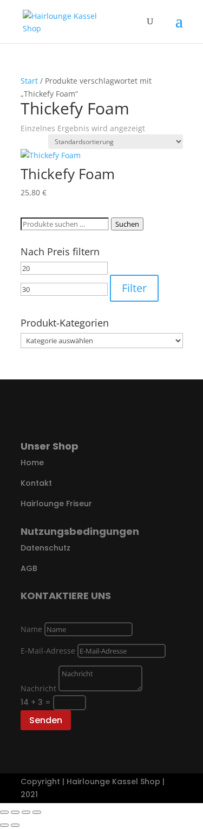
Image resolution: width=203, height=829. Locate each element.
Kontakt (36, 483)
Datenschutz (45, 547)
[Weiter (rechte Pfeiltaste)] (15, 825)
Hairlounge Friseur (56, 503)
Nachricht (38, 688)
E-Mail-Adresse (48, 650)
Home (32, 462)
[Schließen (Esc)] (36, 812)
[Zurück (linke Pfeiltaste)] (4, 825)
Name (31, 629)
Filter (134, 288)
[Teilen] (26, 812)
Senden (45, 720)
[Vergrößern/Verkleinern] (4, 812)
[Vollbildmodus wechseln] (15, 812)
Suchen (127, 224)
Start (29, 81)
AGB (29, 568)
